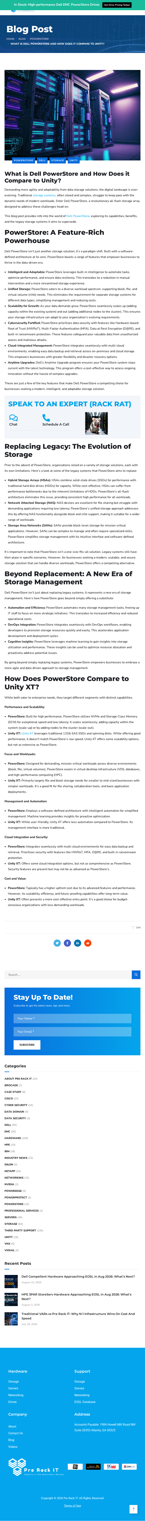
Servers (11, 1217)
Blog (22, 39)
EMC (7, 1131)
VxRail (10, 1250)
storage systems (44, 195)
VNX (7, 1244)
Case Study (13, 1092)
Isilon (9, 1164)
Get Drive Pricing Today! (117, 4)
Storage (57, 160)
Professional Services (22, 1211)
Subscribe (27, 1045)
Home (10, 39)
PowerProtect (16, 1197)
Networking (14, 1178)
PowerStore (39, 39)
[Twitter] (57, 943)
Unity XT (27, 733)
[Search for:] (72, 975)
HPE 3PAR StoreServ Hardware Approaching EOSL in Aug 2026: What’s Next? (76, 1297)
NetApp (10, 1171)
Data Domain (14, 1112)
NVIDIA (9, 1184)
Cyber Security (16, 1105)
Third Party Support (20, 1230)
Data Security (15, 1118)
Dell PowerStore (77, 216)
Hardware (13, 1138)
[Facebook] (67, 943)
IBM (7, 1151)
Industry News (16, 1158)
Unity (74, 160)
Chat (13, 424)
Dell (42, 160)
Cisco (9, 1098)
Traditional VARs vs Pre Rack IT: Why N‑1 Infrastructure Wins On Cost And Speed (78, 1316)
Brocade (11, 1085)
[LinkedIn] (77, 943)
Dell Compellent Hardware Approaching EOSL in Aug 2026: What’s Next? (78, 1276)
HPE (7, 1145)
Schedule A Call (55, 424)
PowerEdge (13, 1191)
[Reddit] (87, 943)
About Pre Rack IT (18, 1079)
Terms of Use (72, 1505)
